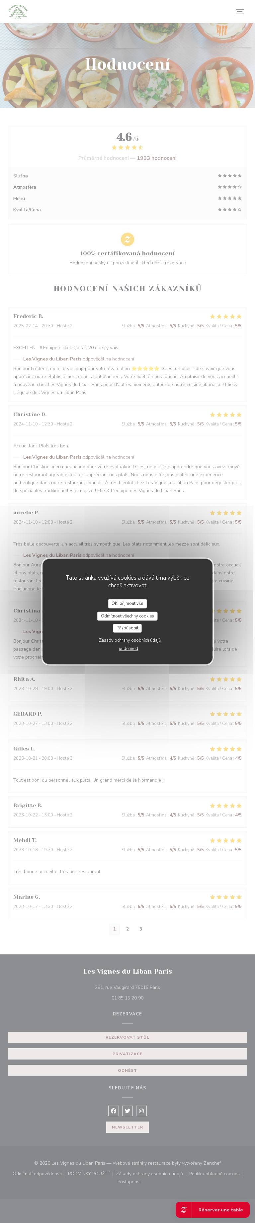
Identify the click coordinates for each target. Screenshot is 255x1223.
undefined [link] (128, 648)
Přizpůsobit (127, 628)
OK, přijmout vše (127, 604)
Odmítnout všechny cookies (127, 616)
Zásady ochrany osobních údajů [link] (130, 640)
